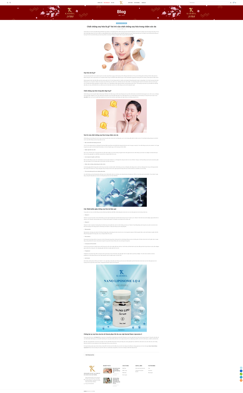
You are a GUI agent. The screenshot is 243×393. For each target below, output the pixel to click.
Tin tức (123, 15)
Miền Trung (124, 370)
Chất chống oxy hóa (89, 354)
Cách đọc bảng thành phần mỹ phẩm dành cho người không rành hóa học (116, 381)
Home (119, 15)
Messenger (150, 372)
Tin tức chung (123, 23)
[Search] (7, 2)
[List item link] (92, 383)
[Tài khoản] (231, 2)
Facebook (150, 370)
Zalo (149, 368)
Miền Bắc (124, 368)
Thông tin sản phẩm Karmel (139, 371)
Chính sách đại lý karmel (140, 368)
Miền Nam (124, 372)
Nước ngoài (124, 374)
